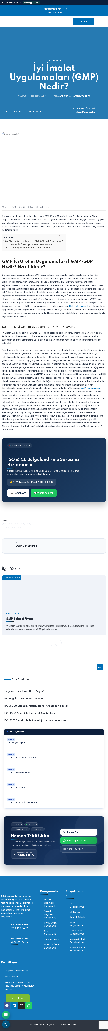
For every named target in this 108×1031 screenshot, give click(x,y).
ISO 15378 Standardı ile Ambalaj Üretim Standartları (35, 720)
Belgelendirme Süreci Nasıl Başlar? (24, 691)
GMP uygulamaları (90, 388)
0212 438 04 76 (55, 13)
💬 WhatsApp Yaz (43, 493)
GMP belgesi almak (78, 306)
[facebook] (4, 525)
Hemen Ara (72, 832)
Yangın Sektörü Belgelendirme (77, 941)
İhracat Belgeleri (78, 917)
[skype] (28, 525)
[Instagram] (21, 1005)
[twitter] (10, 525)
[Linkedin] (14, 1005)
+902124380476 (13, 2)
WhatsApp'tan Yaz (31, 3)
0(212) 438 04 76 (75, 849)
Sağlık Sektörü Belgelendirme (77, 949)
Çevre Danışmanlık (50, 933)
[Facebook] (7, 1005)
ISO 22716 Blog (38, 96)
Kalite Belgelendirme (77, 924)
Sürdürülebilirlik (52, 939)
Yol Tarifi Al (17, 998)
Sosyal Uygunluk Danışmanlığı (50, 914)
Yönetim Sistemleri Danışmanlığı (50, 902)
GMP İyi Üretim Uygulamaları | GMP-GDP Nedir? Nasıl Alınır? (34, 241)
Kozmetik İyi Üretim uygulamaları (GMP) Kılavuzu (31, 244)
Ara (100, 667)
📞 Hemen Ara (18, 493)
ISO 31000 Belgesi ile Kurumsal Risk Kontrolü (30, 713)
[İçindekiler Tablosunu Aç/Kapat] (60, 237)
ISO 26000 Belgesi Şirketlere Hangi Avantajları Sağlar (36, 706)
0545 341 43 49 (19, 942)
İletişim (83, 21)
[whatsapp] (16, 525)
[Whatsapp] (28, 1005)
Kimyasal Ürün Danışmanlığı (51, 946)
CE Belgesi (75, 912)
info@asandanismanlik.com (55, 9)
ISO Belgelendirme (77, 905)
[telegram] (22, 525)
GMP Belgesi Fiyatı (19, 618)
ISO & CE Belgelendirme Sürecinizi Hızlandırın (28, 247)
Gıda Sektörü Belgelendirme (77, 932)
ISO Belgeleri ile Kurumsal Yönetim (24, 699)
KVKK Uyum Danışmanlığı (50, 924)
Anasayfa (22, 96)
